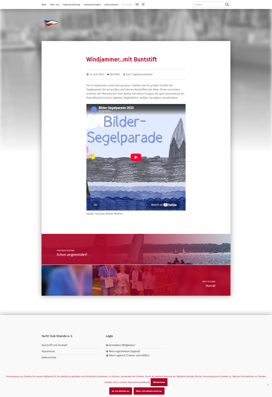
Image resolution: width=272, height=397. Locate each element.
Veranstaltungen (92, 4)
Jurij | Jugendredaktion (139, 74)
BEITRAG (115, 74)
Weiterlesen (159, 382)
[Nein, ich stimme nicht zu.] (268, 384)
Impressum (48, 351)
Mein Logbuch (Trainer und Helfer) (128, 355)
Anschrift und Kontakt (54, 345)
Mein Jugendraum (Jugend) (124, 351)
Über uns (54, 4)
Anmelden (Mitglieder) (121, 345)
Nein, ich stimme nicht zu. (149, 391)
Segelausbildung (71, 4)
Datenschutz (49, 357)
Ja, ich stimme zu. (121, 391)
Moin (44, 4)
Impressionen (111, 4)
